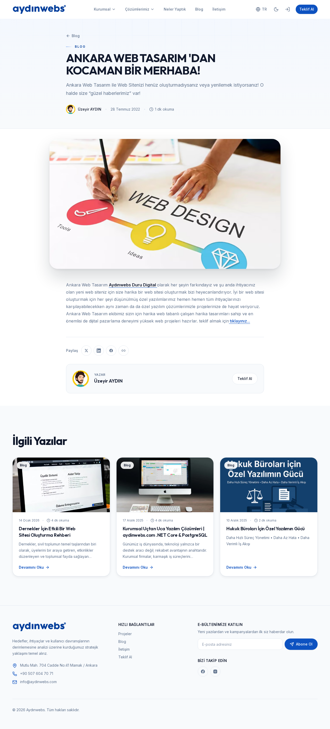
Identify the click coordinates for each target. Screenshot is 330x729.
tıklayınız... (239, 321)
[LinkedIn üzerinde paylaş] (99, 350)
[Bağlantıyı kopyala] (123, 350)
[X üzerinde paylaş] (86, 350)
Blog (199, 9)
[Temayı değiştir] (276, 9)
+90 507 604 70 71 (36, 673)
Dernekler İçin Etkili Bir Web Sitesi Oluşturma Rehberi (47, 532)
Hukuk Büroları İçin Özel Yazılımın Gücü (265, 529)
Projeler (125, 634)
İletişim (218, 9)
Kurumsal (102, 9)
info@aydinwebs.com (38, 682)
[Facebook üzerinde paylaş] (111, 350)
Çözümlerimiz (137, 9)
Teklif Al (306, 9)
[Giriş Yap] (287, 9)
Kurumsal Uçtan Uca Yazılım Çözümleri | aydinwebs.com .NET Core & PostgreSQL (165, 532)
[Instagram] (215, 671)
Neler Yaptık (175, 9)
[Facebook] (203, 671)
